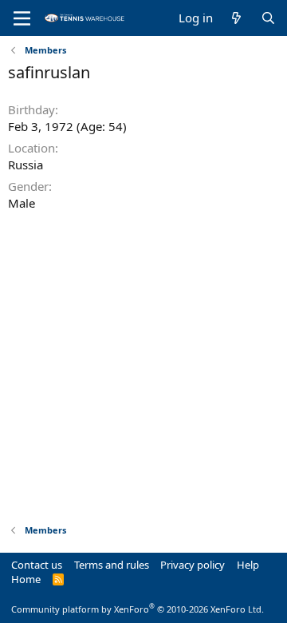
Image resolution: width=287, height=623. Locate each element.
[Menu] (22, 18)
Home (26, 579)
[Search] (268, 18)
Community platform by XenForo (137, 609)
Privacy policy (192, 565)
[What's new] (236, 18)
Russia (25, 165)
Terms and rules (111, 565)
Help (248, 565)
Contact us (36, 565)
